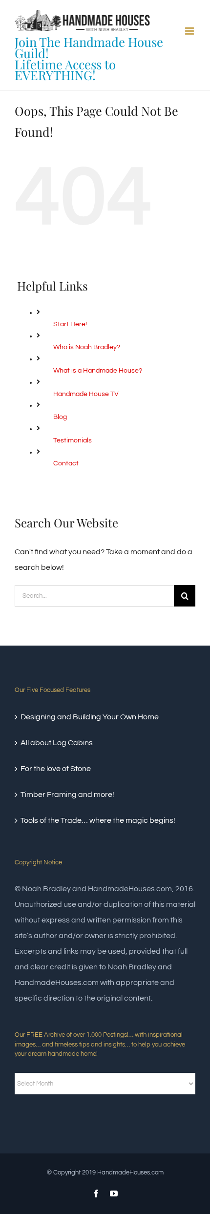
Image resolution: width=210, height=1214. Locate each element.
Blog (60, 417)
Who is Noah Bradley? (86, 347)
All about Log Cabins (57, 743)
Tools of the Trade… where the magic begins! (98, 820)
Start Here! (70, 324)
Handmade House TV (86, 394)
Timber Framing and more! (67, 794)
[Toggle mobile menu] (190, 31)
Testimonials (72, 440)
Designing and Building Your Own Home (90, 717)
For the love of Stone (56, 769)
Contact (66, 463)
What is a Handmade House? (97, 370)
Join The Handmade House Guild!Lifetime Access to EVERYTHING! (89, 58)
